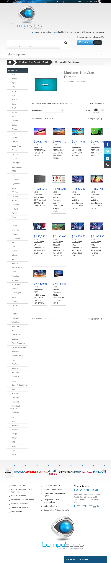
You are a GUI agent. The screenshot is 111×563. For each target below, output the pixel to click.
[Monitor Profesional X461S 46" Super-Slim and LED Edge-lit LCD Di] (58, 273)
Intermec (15, 263)
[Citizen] (64, 471)
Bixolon (14, 112)
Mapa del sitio (16, 512)
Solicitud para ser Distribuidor (22, 500)
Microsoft (15, 318)
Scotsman (15, 377)
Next (103, 470)
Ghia (13, 221)
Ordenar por (37, 110)
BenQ (13, 108)
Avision (14, 100)
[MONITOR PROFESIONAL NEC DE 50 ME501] (39, 131)
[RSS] (98, 506)
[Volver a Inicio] (10, 62)
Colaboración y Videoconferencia (56, 510)
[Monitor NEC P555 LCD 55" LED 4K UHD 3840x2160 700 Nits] (58, 131)
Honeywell (15, 238)
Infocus (14, 255)
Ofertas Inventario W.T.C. (53, 489)
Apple (13, 91)
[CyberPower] (87, 471)
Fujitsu (14, 213)
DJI (12, 175)
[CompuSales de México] (25, 17)
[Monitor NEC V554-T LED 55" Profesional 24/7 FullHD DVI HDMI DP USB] (39, 179)
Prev (7, 470)
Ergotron (15, 205)
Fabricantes (12, 70)
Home (36, 32)
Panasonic (15, 352)
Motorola (15, 326)
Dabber (14, 159)
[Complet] (76, 471)
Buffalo (14, 125)
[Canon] (42, 471)
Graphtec (15, 230)
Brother (14, 121)
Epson (14, 201)
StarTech (14, 394)
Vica (13, 421)
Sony (13, 389)
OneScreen (15, 335)
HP (12, 242)
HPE (13, 247)
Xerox (13, 446)
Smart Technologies (19, 385)
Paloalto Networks (18, 347)
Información (99, 32)
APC (13, 87)
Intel (13, 259)
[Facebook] (107, 144)
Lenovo (14, 301)
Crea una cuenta (83, 37)
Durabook (15, 180)
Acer (13, 75)
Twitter (90, 506)
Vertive (14, 417)
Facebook (80, 506)
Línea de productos (19, 55)
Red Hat (14, 368)
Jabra (13, 272)
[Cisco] (53, 471)
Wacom (14, 438)
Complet (14, 142)
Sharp (13, 381)
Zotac (13, 455)
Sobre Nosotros (62, 32)
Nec (13, 331)
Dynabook (15, 184)
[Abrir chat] (100, 559)
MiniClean (15, 322)
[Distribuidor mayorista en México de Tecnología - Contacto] (55, 1)
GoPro (14, 226)
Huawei (14, 251)
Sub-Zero (15, 398)
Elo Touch (15, 196)
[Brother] (19, 471)
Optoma (14, 339)
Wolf (13, 442)
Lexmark (14, 305)
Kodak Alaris (16, 284)
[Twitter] (107, 151)
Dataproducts (16, 167)
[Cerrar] (104, 559)
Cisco (13, 133)
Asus (13, 96)
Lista (102, 112)
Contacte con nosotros (19, 508)
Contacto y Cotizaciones (78, 560)
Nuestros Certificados (19, 504)
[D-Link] (98, 471)
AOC (13, 83)
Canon (14, 129)
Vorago (14, 434)
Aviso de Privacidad (18, 496)
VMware (14, 430)
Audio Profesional (50, 506)
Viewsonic (15, 425)
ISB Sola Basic (16, 268)
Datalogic (15, 163)
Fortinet (14, 209)
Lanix (13, 297)
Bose (13, 117)
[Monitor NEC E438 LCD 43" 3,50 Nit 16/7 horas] (96, 131)
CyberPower (16, 146)
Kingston (15, 276)
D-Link (14, 150)
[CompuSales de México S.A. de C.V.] (63, 532)
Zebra (13, 450)
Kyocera (14, 289)
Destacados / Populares (53, 486)
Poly (13, 360)
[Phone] (107, 164)
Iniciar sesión (98, 37)
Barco (13, 104)
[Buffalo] (30, 471)
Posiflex (14, 364)
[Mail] (107, 157)
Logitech (14, 314)
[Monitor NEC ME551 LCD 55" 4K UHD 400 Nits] (77, 131)
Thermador (15, 402)
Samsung (15, 373)
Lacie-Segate (16, 293)
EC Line (14, 192)
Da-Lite (14, 154)
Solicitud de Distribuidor (82, 32)
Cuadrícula (96, 112)
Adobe (14, 79)
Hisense (14, 234)
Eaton (13, 188)
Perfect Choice (17, 356)
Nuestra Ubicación (18, 486)
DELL (13, 171)
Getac (13, 217)
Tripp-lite (15, 413)
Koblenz (14, 280)
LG (12, 310)
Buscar (65, 46)
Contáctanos (47, 32)
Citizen (14, 138)
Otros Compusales (18, 343)
